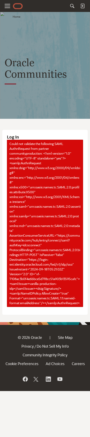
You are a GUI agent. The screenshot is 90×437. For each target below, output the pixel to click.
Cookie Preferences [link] (22, 363)
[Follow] (36, 379)
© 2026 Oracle (30, 337)
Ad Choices (55, 363)
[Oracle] (25, 379)
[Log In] (82, 6)
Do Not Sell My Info (53, 346)
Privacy (27, 346)
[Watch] (60, 379)
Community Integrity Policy (45, 354)
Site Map (65, 337)
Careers (78, 363)
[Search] (72, 6)
